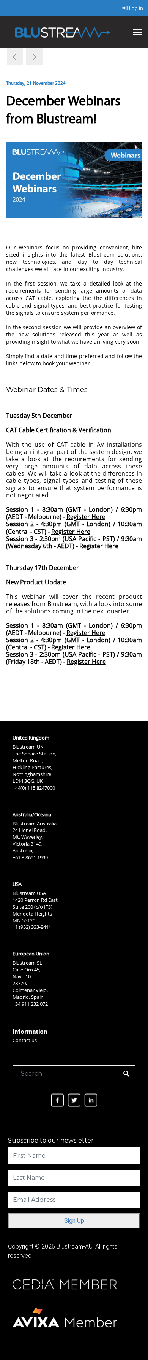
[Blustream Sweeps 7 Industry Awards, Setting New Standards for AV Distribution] (15, 56)
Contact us (25, 1040)
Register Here (85, 517)
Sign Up (74, 1220)
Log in (136, 8)
